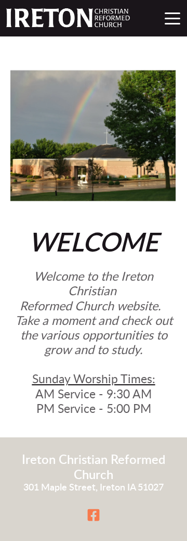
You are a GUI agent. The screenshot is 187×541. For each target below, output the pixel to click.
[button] (172, 18)
